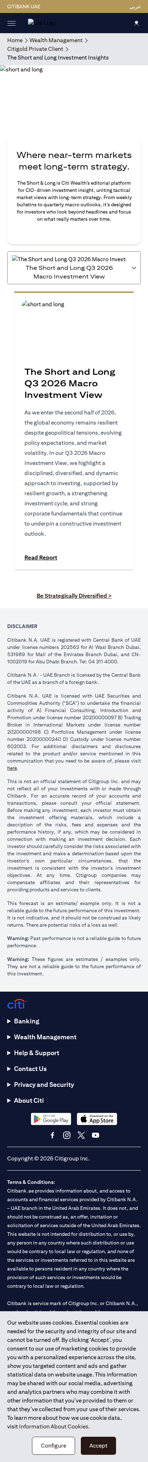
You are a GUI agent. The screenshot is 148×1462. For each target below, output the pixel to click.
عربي (135, 6)
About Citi (29, 1100)
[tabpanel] (74, 434)
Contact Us (30, 1068)
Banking (26, 1021)
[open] (11, 23)
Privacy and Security (44, 1084)
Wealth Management (45, 1037)
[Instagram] (67, 1135)
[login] (136, 22)
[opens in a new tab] (51, 1119)
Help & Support (36, 1053)
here (12, 768)
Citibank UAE (23, 6)
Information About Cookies (53, 1426)
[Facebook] (52, 1135)
